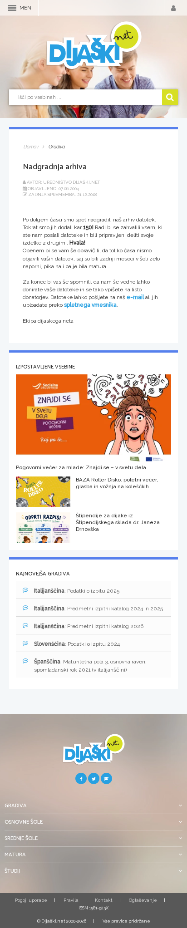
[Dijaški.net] (93, 753)
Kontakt (104, 900)
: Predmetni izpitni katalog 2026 (88, 626)
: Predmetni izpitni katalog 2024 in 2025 (98, 608)
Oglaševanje (143, 900)
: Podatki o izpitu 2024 (77, 644)
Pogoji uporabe (31, 900)
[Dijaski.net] (93, 45)
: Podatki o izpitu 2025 (76, 591)
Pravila (71, 900)
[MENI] (12, 8)
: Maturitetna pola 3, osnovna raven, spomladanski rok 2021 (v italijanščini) (90, 665)
